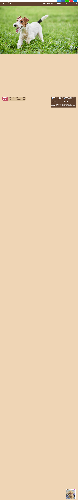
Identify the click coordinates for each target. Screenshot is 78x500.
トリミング (75, 3)
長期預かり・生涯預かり (50, 3)
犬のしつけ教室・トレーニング (67, 3)
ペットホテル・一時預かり (42, 3)
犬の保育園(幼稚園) (59, 3)
